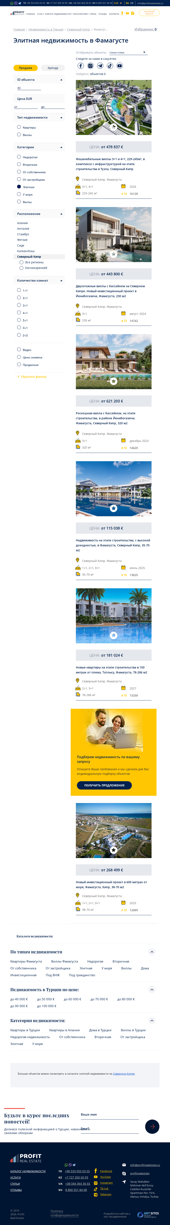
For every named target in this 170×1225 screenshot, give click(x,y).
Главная (30, 14)
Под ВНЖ (53, 975)
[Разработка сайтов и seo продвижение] (148, 1215)
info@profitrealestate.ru (150, 3)
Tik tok (104, 1188)
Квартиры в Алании (64, 1030)
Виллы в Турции (133, 1030)
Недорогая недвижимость (30, 1037)
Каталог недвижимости (57, 14)
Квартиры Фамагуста (26, 961)
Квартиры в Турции (25, 1030)
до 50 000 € (46, 999)
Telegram (105, 1194)
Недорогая (95, 961)
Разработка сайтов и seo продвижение (117, 1215)
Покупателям (80, 14)
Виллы (126, 968)
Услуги (15, 1177)
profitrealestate (139, 1173)
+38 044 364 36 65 (77, 1184)
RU (102, 3)
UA (80, 3)
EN (131, 3)
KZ (57, 3)
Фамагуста (114, 179)
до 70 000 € (99, 999)
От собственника (23, 968)
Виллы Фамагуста (64, 961)
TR (34, 3)
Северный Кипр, (94, 179)
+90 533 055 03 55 (77, 1171)
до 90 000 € (19, 1006)
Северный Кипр (78, 29)
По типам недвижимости (36, 951)
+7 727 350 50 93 (76, 1177)
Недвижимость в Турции (46, 29)
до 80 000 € (126, 999)
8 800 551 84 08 (76, 1190)
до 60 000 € (72, 999)
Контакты (114, 14)
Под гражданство (82, 975)
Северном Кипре (124, 1073)
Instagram (106, 1182)
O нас (40, 14)
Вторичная (121, 961)
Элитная (86, 968)
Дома (145, 968)
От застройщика (58, 968)
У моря (107, 968)
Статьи (92, 14)
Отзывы (102, 14)
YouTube (105, 1177)
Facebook (106, 1171)
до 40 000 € (19, 999)
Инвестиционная (23, 975)
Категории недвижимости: (37, 1020)
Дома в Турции (100, 1030)
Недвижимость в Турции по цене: (44, 989)
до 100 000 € (46, 1006)
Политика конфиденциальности (65, 1213)
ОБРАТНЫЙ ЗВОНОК (149, 12)
